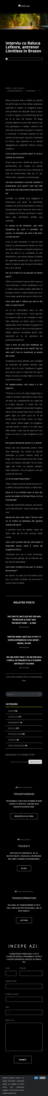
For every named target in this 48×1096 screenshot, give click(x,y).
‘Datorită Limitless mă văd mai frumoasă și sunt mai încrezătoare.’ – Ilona (24, 619)
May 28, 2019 (24, 647)
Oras (7, 1007)
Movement (13, 722)
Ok (36, 1078)
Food (11, 711)
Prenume (23, 968)
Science (12, 740)
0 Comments (30, 91)
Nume (7, 968)
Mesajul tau (10, 1020)
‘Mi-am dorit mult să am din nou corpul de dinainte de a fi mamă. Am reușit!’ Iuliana (24, 660)
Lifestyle (12, 716)
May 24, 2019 (24, 668)
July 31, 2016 (18, 88)
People (8, 88)
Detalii (42, 1078)
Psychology (14, 734)
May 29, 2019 (24, 627)
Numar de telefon (12, 994)
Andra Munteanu (16, 91)
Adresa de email (11, 981)
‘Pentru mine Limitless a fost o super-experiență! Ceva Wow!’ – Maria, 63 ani (24, 640)
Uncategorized (16, 745)
